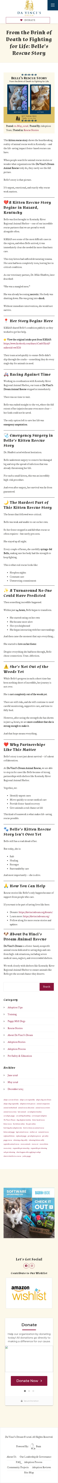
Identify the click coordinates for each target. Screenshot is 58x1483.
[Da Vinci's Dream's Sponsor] (29, 1212)
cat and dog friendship (23, 1116)
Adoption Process (17, 1049)
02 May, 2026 (21, 126)
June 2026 (13, 1075)
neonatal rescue (43, 1132)
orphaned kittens (9, 1136)
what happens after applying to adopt (28, 1152)
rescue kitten (44, 1144)
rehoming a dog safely (20, 1140)
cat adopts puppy (9, 1116)
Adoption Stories (16, 1042)
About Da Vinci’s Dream (20, 1035)
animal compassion (43, 1104)
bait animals (22, 1112)
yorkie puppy (26, 1156)
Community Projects (18, 1467)
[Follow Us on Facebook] (26, 1266)
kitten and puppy (9, 1132)
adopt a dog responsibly (11, 1104)
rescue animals (25, 1144)
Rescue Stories (31, 130)
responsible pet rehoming (39, 1148)
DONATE (29, 20)
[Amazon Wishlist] (29, 1292)
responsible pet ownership (21, 1148)
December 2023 (15, 1089)
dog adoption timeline (24, 1120)
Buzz (38, 1446)
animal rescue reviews (43, 1108)
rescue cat (35, 1144)
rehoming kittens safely (36, 1140)
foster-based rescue (38, 1120)
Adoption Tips (15, 1007)
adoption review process (27, 1104)
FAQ (18, 1462)
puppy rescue (8, 1140)
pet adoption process (34, 1136)
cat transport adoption (39, 1116)
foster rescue (8, 1124)
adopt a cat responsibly (27, 1100)
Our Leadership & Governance (35, 1456)
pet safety (45, 1136)
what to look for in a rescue (12, 1156)
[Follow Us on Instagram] (32, 1266)
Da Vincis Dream (9, 1120)
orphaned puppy (21, 1136)
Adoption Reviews (41, 1467)
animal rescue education (26, 1108)
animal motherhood (10, 1108)
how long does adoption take (13, 1128)
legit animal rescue (22, 1132)
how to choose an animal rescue (33, 1128)
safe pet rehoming (9, 1152)
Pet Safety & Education (20, 1055)
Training (12, 1014)
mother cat (33, 1132)
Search (46, 986)
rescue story (7, 1148)
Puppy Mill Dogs (16, 1021)
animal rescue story (10, 1112)
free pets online (31, 1124)
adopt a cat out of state (11, 1100)
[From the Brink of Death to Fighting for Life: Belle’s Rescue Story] (29, 97)
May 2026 (13, 1082)
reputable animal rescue (11, 1144)
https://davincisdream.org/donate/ (36, 912)
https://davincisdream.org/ (36, 916)
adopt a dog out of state (43, 1100)
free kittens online (19, 1124)
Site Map (29, 1472)
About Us (11, 1456)
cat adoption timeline (34, 1112)
